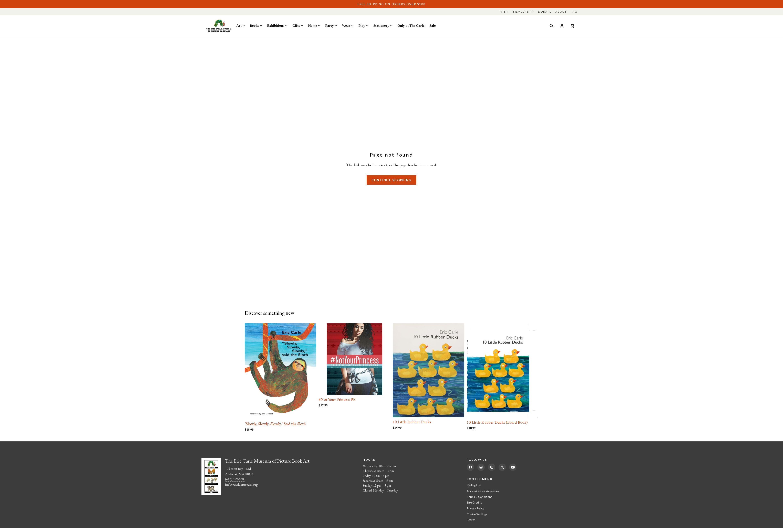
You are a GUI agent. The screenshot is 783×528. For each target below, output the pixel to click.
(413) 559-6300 (235, 479)
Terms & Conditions (479, 496)
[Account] (562, 26)
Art (239, 25)
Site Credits (474, 502)
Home (312, 25)
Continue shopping (391, 180)
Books (254, 25)
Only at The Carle (411, 25)
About (561, 11)
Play (361, 25)
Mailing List (474, 485)
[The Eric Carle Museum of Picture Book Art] (218, 25)
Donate (545, 11)
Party (329, 25)
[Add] (310, 412)
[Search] (551, 26)
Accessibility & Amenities (483, 491)
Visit (504, 11)
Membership (523, 11)
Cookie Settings (477, 514)
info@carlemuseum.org (241, 484)
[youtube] (512, 467)
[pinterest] (491, 467)
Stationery (381, 25)
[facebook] (470, 467)
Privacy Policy (475, 508)
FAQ (574, 11)
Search (471, 519)
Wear (346, 25)
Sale (432, 25)
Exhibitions (275, 25)
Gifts (296, 25)
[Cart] (572, 26)
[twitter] (502, 467)
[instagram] (481, 467)
